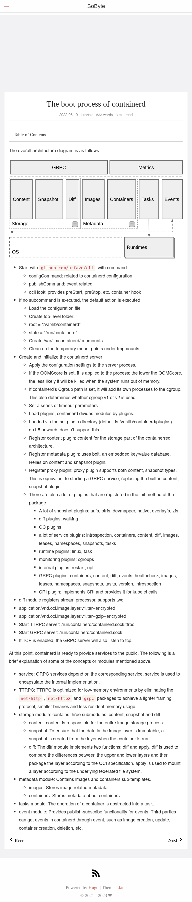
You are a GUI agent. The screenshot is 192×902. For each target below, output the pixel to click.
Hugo (93, 887)
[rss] (96, 874)
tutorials (87, 114)
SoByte (96, 6)
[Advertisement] (96, 50)
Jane (122, 887)
